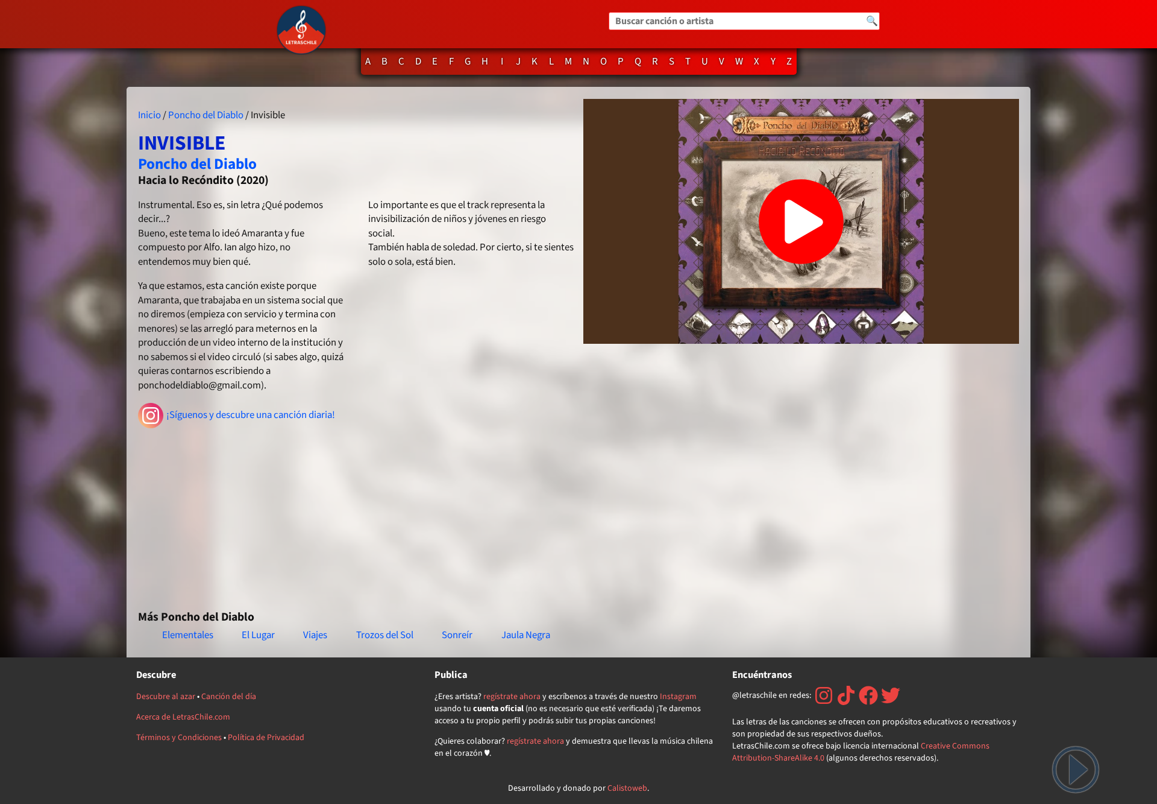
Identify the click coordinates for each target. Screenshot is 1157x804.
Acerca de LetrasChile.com (183, 717)
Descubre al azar (165, 697)
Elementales (187, 635)
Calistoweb (627, 788)
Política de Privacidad (266, 738)
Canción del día (228, 697)
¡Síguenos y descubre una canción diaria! (250, 415)
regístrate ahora (512, 697)
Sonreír (457, 635)
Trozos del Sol (384, 635)
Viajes (315, 635)
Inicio (149, 115)
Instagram (678, 697)
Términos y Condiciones (179, 738)
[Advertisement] (356, 513)
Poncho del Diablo (205, 115)
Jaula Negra (525, 635)
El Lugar (258, 635)
